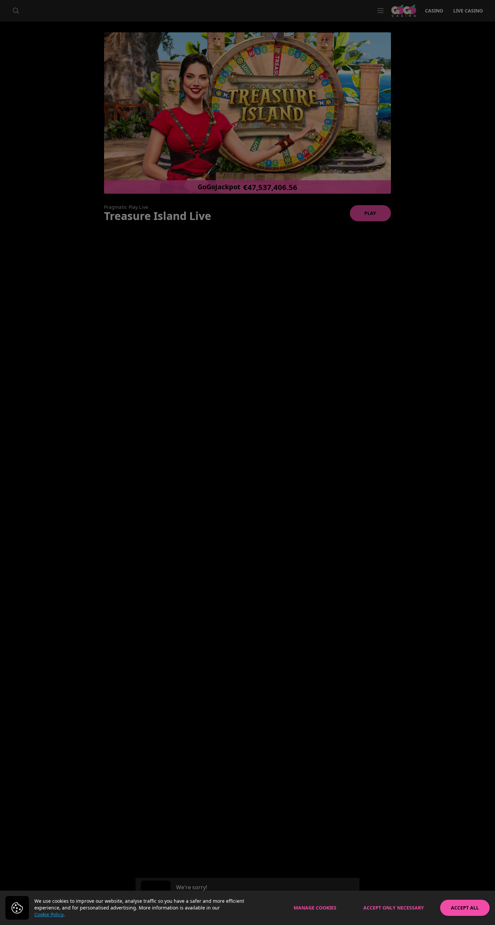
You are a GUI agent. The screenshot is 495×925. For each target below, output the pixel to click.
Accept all (465, 907)
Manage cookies (315, 907)
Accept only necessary (393, 907)
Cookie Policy (48, 914)
